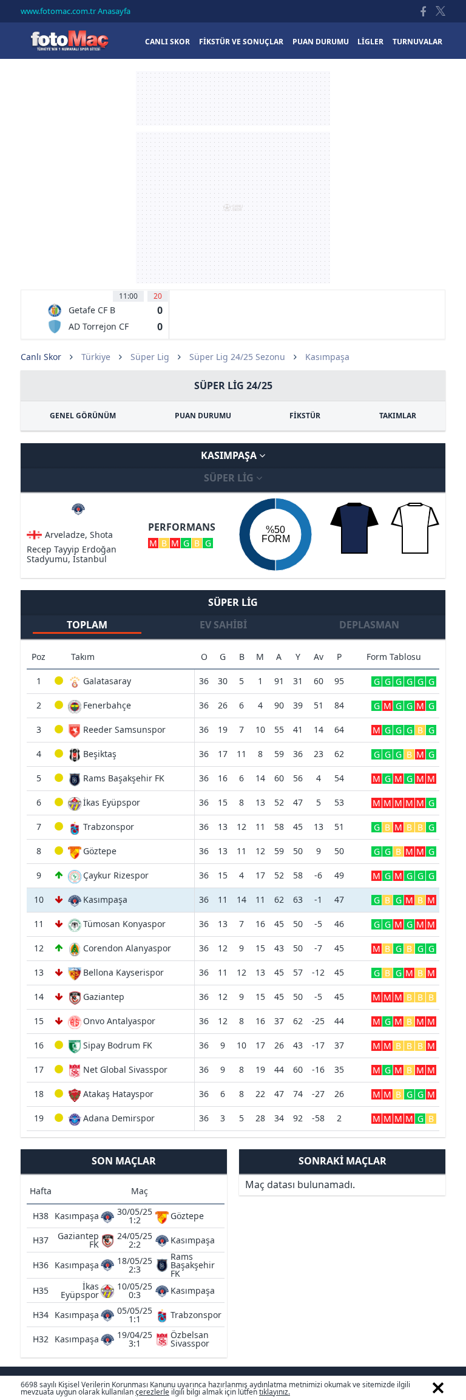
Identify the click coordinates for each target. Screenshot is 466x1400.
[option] (105, 314)
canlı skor (167, 41)
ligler (370, 41)
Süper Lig (149, 356)
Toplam (87, 624)
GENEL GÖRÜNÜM (83, 415)
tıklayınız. (274, 1392)
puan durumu (320, 41)
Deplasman (369, 624)
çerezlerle (152, 1392)
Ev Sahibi (223, 624)
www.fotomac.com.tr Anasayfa (75, 10)
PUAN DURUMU (203, 415)
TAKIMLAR (397, 415)
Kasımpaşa (230, 455)
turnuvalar (417, 41)
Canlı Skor (69, 40)
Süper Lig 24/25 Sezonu (237, 356)
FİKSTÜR (304, 415)
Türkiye (95, 356)
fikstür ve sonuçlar (241, 41)
